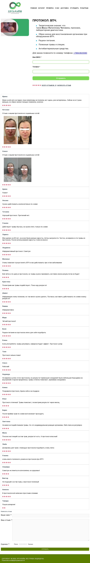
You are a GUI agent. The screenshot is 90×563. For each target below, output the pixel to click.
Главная (33, 8)
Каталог (41, 8)
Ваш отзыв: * (6, 520)
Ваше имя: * (6, 515)
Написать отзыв (64, 85)
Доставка (65, 8)
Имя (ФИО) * (37, 57)
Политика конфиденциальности (13, 560)
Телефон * (36, 67)
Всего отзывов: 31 (49, 85)
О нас (57, 8)
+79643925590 (80, 53)
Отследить (74, 8)
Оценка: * (5, 544)
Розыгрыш (84, 8)
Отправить (61, 78)
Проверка (50, 8)
